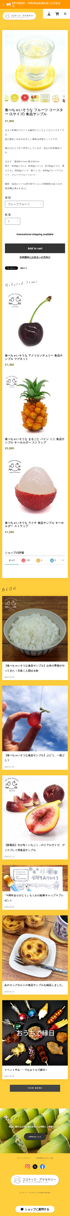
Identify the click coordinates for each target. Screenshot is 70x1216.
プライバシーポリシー (24, 1158)
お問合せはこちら (35, 1137)
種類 (8, 197)
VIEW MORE (35, 1088)
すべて (12, 560)
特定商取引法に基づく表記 (44, 1158)
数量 (8, 214)
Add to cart (35, 248)
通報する (23, 268)
